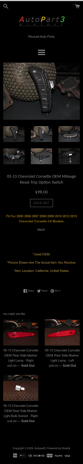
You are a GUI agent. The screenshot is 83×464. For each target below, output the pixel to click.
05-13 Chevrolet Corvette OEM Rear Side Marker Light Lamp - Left (62, 355)
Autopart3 (40, 448)
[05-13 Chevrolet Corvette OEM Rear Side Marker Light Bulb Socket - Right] (20, 388)
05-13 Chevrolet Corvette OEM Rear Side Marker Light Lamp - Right (20, 355)
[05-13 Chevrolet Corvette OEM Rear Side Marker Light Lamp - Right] (20, 332)
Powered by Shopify (58, 448)
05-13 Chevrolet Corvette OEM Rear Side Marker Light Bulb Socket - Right (20, 410)
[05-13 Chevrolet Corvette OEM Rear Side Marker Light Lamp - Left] (62, 332)
